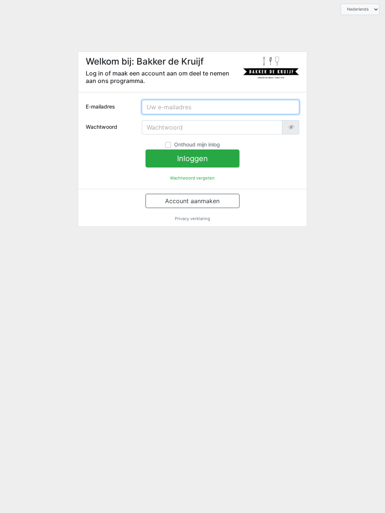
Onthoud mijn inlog (197, 144)
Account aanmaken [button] (192, 201)
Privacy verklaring (192, 218)
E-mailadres (100, 106)
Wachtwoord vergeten (192, 178)
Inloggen (192, 158)
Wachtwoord (101, 127)
